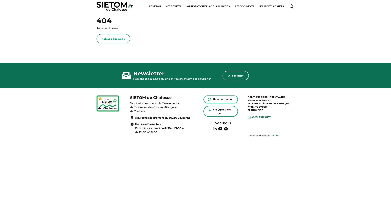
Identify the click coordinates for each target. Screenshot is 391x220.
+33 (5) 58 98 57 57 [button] (222, 111)
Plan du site (255, 110)
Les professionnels (271, 6)
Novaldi (275, 135)
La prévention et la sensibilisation (208, 6)
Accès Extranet (261, 117)
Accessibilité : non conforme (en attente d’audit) (268, 105)
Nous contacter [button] (222, 99)
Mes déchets (173, 6)
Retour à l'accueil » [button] (113, 38)
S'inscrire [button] (238, 75)
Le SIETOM (155, 6)
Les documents (244, 6)
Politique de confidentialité (266, 97)
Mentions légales (259, 100)
